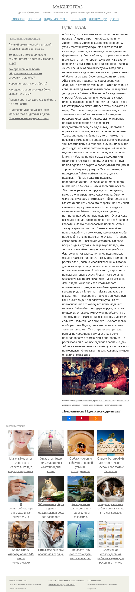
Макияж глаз (67, 7)
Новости (34, 18)
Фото (114, 18)
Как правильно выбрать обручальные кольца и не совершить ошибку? (25, 73)
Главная (18, 18)
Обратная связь (94, 580)
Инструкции (98, 18)
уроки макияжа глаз (90, 404)
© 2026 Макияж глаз (18, 580)
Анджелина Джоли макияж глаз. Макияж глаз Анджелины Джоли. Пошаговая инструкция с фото (30, 114)
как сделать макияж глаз (111, 404)
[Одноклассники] (95, 418)
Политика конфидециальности (62, 584)
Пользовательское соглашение (71, 580)
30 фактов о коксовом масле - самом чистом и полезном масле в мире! (31, 59)
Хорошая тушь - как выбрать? (28, 83)
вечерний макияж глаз (82, 400)
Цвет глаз (78, 18)
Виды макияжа (56, 18)
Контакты (52, 580)
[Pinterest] (82, 418)
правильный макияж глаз (104, 400)
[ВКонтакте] (69, 418)
